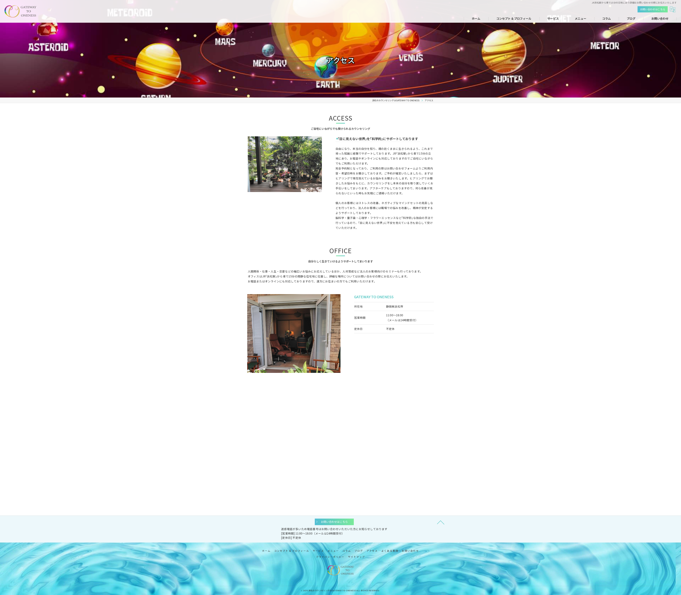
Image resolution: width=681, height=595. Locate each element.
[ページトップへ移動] (440, 522)
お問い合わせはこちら (652, 9)
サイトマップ (356, 556)
